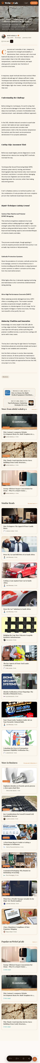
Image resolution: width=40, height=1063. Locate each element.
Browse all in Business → (30, 763)
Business (7, 7)
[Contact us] (34, 1059)
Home (2, 7)
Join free (33, 3)
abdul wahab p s (12, 35)
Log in (26, 3)
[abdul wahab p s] (3, 36)
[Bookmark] (23, 1059)
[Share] (29, 1059)
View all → (34, 409)
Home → (35, 942)
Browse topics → (32, 503)
